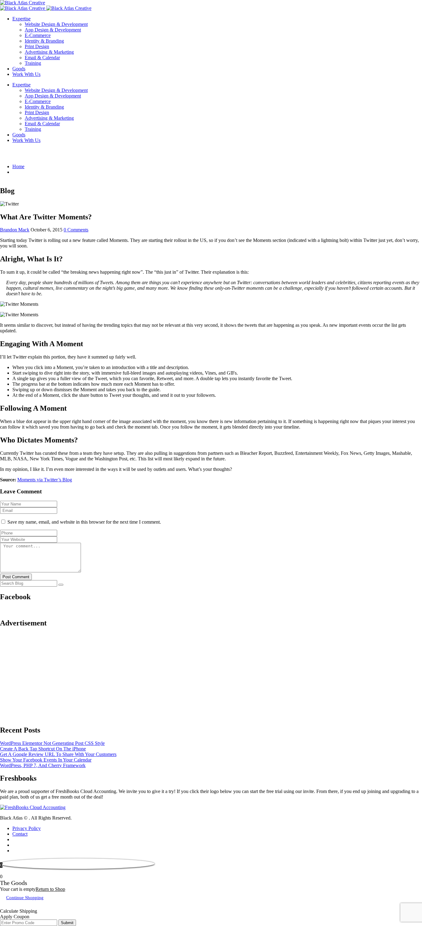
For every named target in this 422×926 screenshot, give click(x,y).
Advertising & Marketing (49, 52)
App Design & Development (53, 29)
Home (18, 166)
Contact (19, 834)
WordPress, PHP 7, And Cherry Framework (43, 765)
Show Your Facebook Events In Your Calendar (45, 759)
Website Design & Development (56, 24)
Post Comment (15, 577)
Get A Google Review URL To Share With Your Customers (58, 754)
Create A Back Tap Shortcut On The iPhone (43, 748)
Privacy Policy (26, 828)
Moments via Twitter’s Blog (44, 479)
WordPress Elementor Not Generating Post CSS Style (52, 743)
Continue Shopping (25, 897)
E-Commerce (38, 35)
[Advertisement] (185, 676)
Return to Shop (50, 889)
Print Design (37, 46)
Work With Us (26, 74)
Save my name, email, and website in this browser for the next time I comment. (84, 522)
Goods (18, 68)
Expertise (21, 18)
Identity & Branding (44, 41)
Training (33, 63)
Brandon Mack (14, 229)
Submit (67, 922)
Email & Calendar (42, 57)
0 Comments (76, 229)
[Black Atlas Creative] (22, 2)
